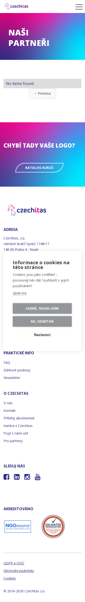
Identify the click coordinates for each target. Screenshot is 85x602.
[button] (78, 6)
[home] (36, 6)
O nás (8, 403)
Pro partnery (13, 441)
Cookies (10, 578)
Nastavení (42, 334)
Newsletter (12, 377)
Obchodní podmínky (19, 570)
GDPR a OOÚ (14, 563)
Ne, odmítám (42, 321)
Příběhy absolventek (19, 418)
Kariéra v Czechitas (18, 425)
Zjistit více (20, 293)
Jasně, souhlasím (42, 308)
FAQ (7, 362)
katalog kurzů (39, 167)
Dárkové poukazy (17, 370)
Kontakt (10, 410)
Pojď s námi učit (16, 433)
